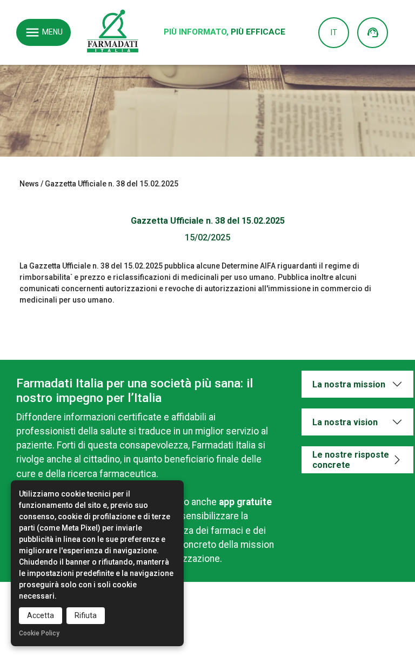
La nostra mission (348, 384)
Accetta (40, 615)
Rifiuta (86, 615)
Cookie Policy (39, 633)
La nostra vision (345, 422)
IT (334, 32)
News (29, 183)
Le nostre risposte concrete (350, 460)
